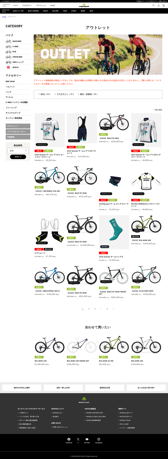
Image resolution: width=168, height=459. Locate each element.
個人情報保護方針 (25, 424)
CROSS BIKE (18, 57)
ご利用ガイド (140, 1)
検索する (18, 157)
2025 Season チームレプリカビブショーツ (81, 152)
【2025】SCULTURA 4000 (142, 291)
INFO (91, 11)
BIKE (45, 94)
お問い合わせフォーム (60, 427)
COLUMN (55, 11)
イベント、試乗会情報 (127, 428)
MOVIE (45, 11)
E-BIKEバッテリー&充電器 (17, 102)
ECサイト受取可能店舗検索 (28, 420)
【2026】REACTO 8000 (77, 293)
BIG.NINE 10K (41, 361)
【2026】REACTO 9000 (77, 242)
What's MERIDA (33, 11)
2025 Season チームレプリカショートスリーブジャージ (49, 155)
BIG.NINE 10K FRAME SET (78, 361)
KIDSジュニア (18, 62)
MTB (14, 51)
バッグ (8, 92)
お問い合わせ (163, 1)
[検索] (25, 150)
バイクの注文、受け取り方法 (29, 416)
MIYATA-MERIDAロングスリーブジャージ (145, 205)
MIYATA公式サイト (126, 416)
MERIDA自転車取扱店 (93, 420)
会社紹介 (56, 416)
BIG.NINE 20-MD (106, 361)
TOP (18, 11)
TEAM (65, 11)
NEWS (83, 11)
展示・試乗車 (88, 94)
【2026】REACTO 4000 (109, 138)
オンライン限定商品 (14, 118)
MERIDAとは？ (58, 413)
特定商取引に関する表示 (27, 428)
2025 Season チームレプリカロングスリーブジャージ (146, 155)
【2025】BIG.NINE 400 (141, 240)
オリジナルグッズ (13, 113)
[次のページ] (113, 308)
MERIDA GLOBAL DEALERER (96, 416)
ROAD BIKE (17, 41)
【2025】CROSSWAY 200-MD (47, 191)
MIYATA (16, 67)
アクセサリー (13, 75)
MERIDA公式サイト (126, 413)
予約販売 (10, 137)
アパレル (9, 97)
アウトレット (12, 126)
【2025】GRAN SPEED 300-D (47, 291)
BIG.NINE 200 (137, 361)
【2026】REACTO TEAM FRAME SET (112, 293)
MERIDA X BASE (125, 420)
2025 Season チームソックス (111, 257)
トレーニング (11, 107)
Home (4, 17)
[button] (153, 5)
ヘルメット (10, 86)
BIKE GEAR (10, 81)
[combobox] (18, 150)
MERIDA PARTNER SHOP (94, 413)
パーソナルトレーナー (16, 131)
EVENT (73, 11)
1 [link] (82, 309)
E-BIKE (16, 46)
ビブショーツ (40, 253)
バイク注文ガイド (151, 1)
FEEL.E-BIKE (124, 424)
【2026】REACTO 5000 (77, 193)
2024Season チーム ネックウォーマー (113, 205)
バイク (10, 35)
